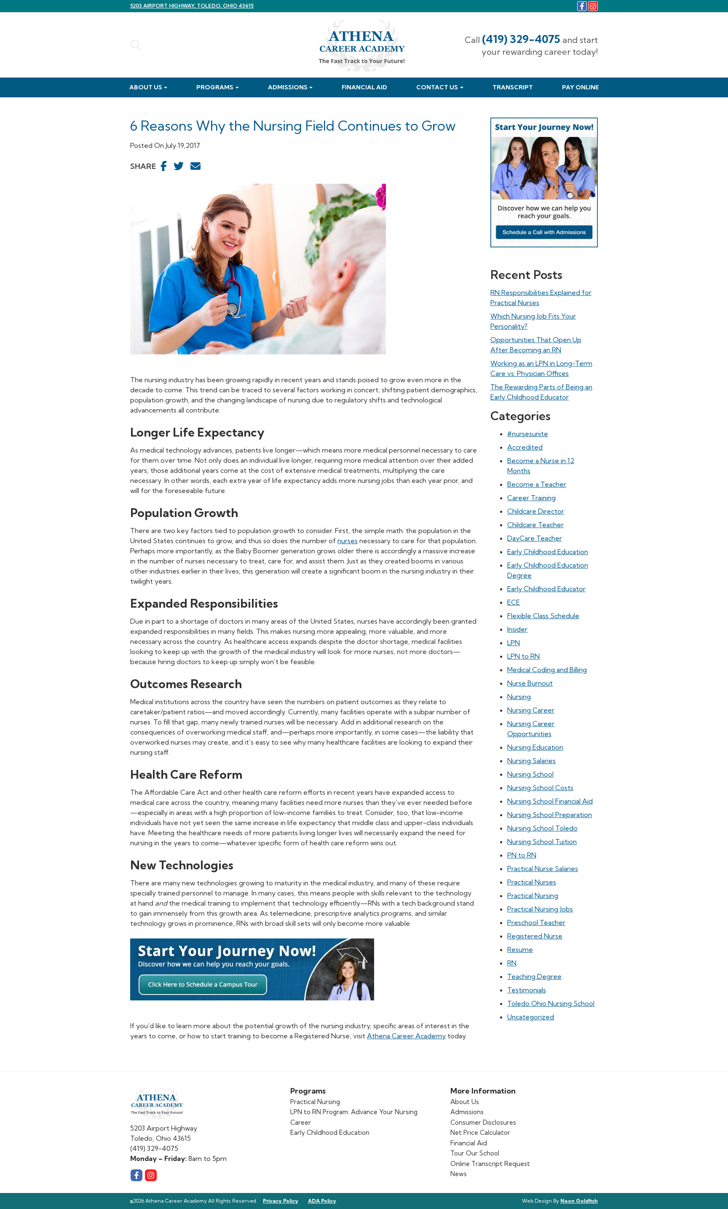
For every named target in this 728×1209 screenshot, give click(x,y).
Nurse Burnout (530, 683)
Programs (214, 87)
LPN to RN (523, 656)
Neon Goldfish (579, 1201)
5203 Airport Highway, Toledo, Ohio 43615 (192, 6)
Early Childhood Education (547, 551)
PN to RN (521, 855)
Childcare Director (535, 511)
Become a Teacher (536, 484)
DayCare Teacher (534, 538)
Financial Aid (364, 87)
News (458, 1174)
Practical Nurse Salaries (542, 868)
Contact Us (437, 87)
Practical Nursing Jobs (540, 909)
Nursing (519, 696)
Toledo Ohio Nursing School (550, 1003)
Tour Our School (474, 1153)
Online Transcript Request (490, 1164)
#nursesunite (527, 433)
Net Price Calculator (480, 1133)
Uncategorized (530, 1017)
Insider (517, 629)
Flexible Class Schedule (543, 615)
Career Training (531, 497)
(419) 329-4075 (521, 39)
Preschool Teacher (536, 922)
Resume (520, 949)
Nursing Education (535, 747)
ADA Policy (322, 1201)
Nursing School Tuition (542, 841)
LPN (513, 642)
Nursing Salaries (531, 760)
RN (512, 963)
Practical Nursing (532, 895)
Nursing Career (530, 710)
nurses (347, 540)
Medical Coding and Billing (547, 669)
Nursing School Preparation (549, 814)
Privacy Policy (280, 1201)
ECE (513, 602)
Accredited (525, 447)
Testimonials (526, 990)
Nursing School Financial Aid (550, 801)
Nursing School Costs (540, 787)
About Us (145, 87)
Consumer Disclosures (483, 1122)
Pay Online (580, 87)
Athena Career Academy (406, 1036)
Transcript (512, 87)
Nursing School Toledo (542, 828)
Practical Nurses (531, 882)
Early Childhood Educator (546, 588)
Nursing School (530, 774)
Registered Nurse (534, 936)
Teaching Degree (534, 976)
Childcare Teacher (535, 524)
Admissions (288, 87)
